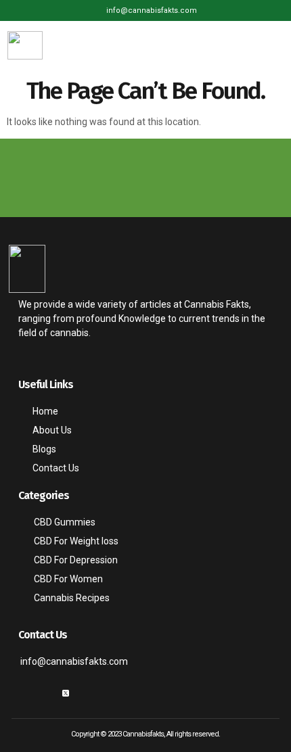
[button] (271, 44)
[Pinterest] (109, 693)
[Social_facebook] (22, 693)
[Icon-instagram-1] (44, 693)
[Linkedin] (87, 693)
